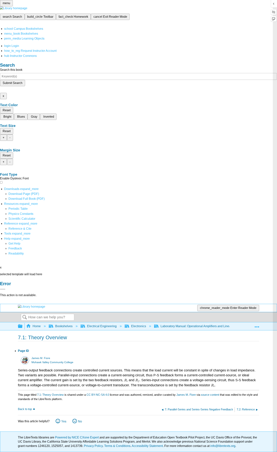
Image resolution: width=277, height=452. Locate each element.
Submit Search (12, 83)
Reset (7, 110)
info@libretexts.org (222, 445)
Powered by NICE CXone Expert (77, 437)
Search (24, 317)
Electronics (138, 326)
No (80, 421)
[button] (15, 248)
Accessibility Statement (147, 445)
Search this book (11, 69)
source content (210, 394)
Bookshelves (63, 326)
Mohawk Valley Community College (52, 362)
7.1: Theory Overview (50, 394)
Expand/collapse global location (257, 325)
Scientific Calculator (21, 218)
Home (36, 326)
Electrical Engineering (101, 326)
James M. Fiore (40, 358)
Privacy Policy (93, 445)
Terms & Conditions (117, 445)
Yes (63, 421)
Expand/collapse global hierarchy (22, 326)
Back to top (25, 409)
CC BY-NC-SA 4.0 (97, 394)
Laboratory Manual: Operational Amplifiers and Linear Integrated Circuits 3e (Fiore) (215, 326)
